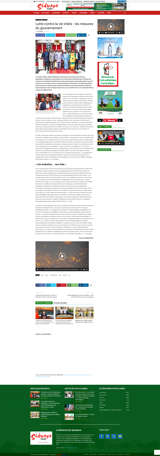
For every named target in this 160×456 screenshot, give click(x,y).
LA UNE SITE (43, 17)
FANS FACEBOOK (104, 149)
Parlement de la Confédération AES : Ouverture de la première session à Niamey (84, 407)
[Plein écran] (87, 269)
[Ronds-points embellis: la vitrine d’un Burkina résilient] (69, 417)
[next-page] (39, 327)
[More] (88, 35)
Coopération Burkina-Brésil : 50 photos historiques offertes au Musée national (46, 296)
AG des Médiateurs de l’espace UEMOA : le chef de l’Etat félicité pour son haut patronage (81, 296)
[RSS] (121, 1)
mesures (65, 275)
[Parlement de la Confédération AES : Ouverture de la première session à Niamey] (69, 407)
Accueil (37, 17)
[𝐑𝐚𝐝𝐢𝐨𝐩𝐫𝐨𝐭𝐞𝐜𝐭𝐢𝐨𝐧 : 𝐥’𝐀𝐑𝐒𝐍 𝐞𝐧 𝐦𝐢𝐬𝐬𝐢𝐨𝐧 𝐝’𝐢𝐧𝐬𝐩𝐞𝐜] (84, 313)
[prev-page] (37, 327)
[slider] (61, 269)
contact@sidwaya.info (71, 447)
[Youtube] (125, 1)
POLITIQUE (44, 19)
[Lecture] (37, 269)
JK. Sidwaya (40, 31)
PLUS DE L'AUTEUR (60, 303)
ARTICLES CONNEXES (44, 303)
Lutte (60, 275)
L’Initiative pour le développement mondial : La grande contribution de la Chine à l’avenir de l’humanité (45, 322)
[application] (62, 256)
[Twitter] (123, 1)
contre (46, 275)
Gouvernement (53, 275)
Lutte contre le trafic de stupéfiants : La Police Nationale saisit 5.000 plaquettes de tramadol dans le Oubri (64, 322)
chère (42, 275)
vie (69, 275)
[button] (124, 13)
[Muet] (84, 269)
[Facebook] (119, 1)
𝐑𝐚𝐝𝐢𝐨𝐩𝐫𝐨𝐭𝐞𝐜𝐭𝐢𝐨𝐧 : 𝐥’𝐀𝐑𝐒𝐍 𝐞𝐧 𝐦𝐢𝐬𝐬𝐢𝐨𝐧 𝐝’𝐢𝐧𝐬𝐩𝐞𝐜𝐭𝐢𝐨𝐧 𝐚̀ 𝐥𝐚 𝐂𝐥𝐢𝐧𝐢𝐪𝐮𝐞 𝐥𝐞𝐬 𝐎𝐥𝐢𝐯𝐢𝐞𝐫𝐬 (50, 414)
